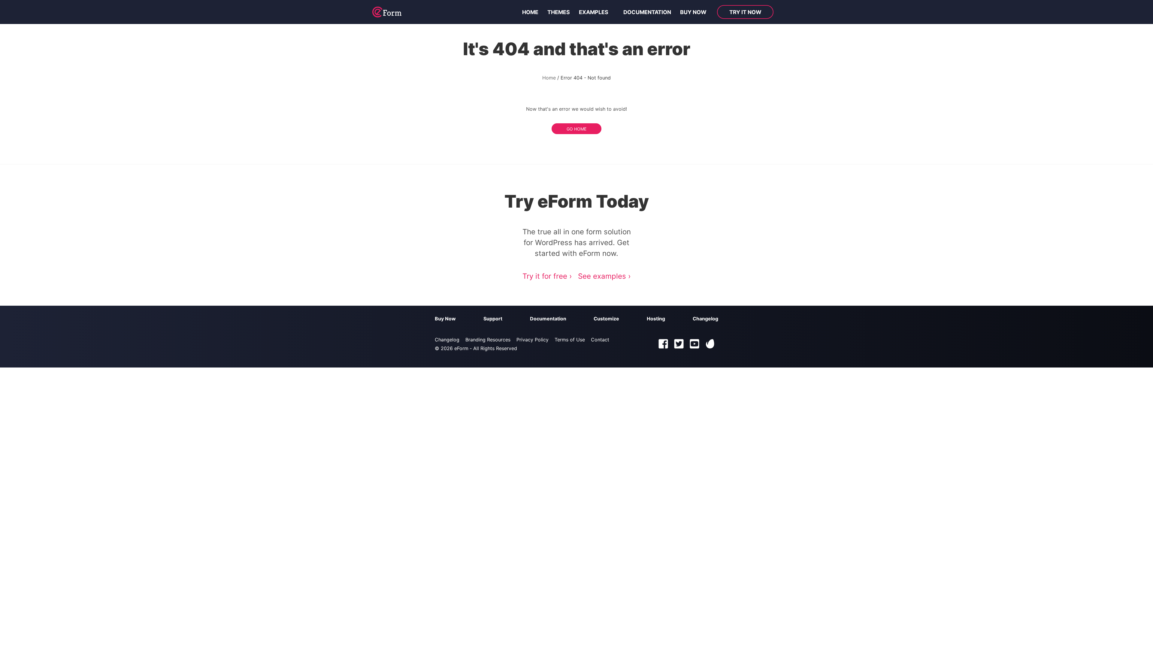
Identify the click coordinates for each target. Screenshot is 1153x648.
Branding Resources (487, 340)
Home (530, 12)
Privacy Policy (532, 340)
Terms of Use (570, 340)
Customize (606, 319)
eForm (461, 348)
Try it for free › (547, 276)
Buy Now (445, 319)
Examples (593, 12)
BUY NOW (693, 12)
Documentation (647, 12)
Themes (558, 12)
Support (492, 319)
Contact (600, 340)
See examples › (604, 276)
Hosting (656, 319)
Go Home (576, 128)
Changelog (705, 319)
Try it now (745, 12)
